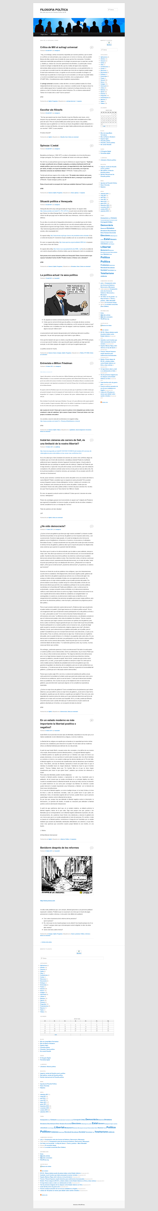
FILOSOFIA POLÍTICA (54, 10)
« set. (104, 126)
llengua (112, 244)
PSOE (87, 353)
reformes (87, 934)
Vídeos (59, 430)
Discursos (103, 70)
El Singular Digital (106, 151)
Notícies (103, 90)
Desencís (103, 228)
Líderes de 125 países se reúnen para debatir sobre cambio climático (108, 394)
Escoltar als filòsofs (51, 109)
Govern (113, 239)
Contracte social (113, 220)
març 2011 (103, 199)
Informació (104, 86)
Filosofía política (105, 141)
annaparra (57, 50)
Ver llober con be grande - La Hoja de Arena (52, 1143)
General (50, 193)
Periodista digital (105, 153)
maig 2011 (103, 195)
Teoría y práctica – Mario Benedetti (77, 1143)
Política (67, 839)
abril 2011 (103, 197)
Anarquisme (104, 218)
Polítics (82, 353)
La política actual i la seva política (59, 275)
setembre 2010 (105, 211)
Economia (88, 430)
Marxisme (111, 250)
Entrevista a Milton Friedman (56, 363)
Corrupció (104, 222)
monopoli (108, 252)
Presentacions (105, 97)
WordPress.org (105, 319)
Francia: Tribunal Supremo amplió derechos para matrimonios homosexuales (108, 353)
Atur (109, 218)
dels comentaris (106, 317)
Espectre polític (88, 1123)
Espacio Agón (105, 139)
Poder (110, 254)
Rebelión (103, 187)
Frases (102, 78)
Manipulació (105, 250)
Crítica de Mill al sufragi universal (58, 47)
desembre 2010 (105, 205)
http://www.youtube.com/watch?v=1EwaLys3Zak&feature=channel (60, 421)
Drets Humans (105, 233)
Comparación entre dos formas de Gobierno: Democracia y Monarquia (108, 285)
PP (85, 353)
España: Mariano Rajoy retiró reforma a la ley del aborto (56, 1177)
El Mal (111, 235)
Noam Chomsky (105, 185)
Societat (104, 270)
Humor (55, 353)
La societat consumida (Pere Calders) (55, 1147)
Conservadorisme (105, 220)
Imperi (107, 242)
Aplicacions (104, 57)
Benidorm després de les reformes (59, 847)
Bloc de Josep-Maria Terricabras (49, 1041)
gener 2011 (104, 203)
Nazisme (106, 254)
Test (115, 270)
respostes (73, 839)
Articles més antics (46, 942)
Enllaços (103, 74)
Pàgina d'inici (44, 34)
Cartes (102, 63)
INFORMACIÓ (54, 34)
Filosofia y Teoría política (108, 142)
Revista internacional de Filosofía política (52, 1077)
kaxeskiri (57, 278)
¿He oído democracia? (52, 526)
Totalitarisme (107, 273)
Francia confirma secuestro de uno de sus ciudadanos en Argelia (109, 388)
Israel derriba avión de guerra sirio (50, 1187)
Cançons (103, 61)
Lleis (109, 244)
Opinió (50, 101)
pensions (77, 934)
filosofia (63, 137)
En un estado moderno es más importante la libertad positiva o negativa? (58, 723)
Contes (103, 68)
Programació (64, 34)
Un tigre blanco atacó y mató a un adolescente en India (55, 1183)
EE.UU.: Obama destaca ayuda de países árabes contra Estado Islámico (109, 334)
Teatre (102, 101)
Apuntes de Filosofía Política (109, 183)
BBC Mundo (105, 330)
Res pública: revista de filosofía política (51, 1075)
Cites (102, 64)
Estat (72, 193)
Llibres (103, 88)
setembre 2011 (105, 193)
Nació (102, 254)
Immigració (103, 242)
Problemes (105, 265)
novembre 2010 (105, 207)
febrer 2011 (104, 201)
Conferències (104, 66)
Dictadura (73, 266)
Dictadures (104, 230)
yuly (102, 283)
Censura (114, 218)
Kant (66, 137)
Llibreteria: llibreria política (108, 160)
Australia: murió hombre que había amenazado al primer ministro (109, 342)
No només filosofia (106, 144)
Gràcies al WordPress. (79, 1204)
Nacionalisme (114, 252)
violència (104, 276)
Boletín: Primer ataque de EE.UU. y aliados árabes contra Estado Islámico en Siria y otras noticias (68, 1181)
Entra (102, 313)
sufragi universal (70, 101)
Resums (103, 99)
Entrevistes (104, 76)
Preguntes (55, 101)
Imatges (59, 353)
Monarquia (103, 252)
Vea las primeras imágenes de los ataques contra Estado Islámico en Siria (109, 376)
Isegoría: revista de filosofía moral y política (52, 1073)
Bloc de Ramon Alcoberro (108, 137)
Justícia (111, 242)
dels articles (105, 315)
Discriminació (112, 230)
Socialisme (111, 267)
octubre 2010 (104, 209)
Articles (103, 59)
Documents (104, 72)
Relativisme (112, 265)
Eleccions (105, 235)
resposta (79, 101)
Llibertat (63, 839)
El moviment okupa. (111, 302)
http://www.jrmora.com (47, 901)
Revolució (104, 267)
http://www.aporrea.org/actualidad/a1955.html (72, 242)
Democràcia (64, 711)
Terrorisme (110, 270)
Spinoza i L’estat (49, 145)
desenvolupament (80, 430)
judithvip (58, 447)
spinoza (76, 193)
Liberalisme (104, 244)
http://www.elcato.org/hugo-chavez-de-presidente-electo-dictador (69, 235)
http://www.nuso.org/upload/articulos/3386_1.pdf (67, 249)
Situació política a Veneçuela (56, 201)
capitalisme (72, 430)
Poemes (103, 93)
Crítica (110, 222)
